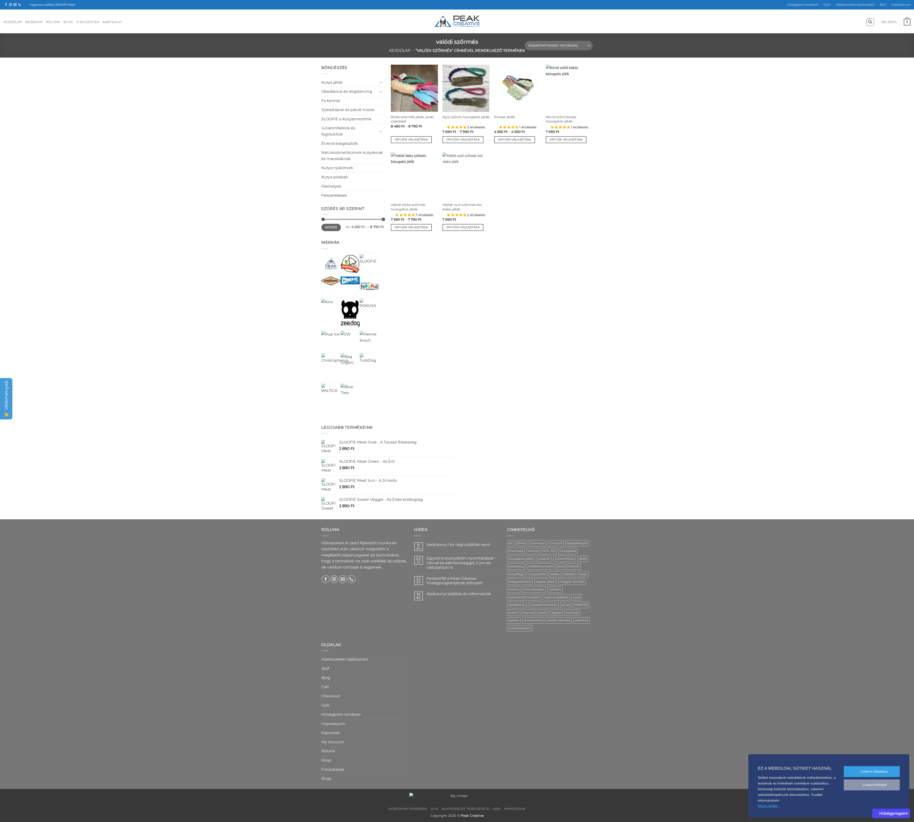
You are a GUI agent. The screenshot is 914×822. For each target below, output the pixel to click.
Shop (326, 760)
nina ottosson (533, 589)
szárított (572, 612)
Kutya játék (332, 82)
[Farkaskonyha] (350, 264)
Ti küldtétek (87, 22)
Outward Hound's (543, 605)
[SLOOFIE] (369, 264)
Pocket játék (504, 117)
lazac (583, 574)
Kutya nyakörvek (337, 167)
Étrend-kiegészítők (339, 143)
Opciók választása (411, 139)
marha (513, 589)
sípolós (513, 620)
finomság (515, 551)
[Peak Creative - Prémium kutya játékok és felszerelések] (457, 21)
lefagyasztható (519, 582)
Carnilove (537, 543)
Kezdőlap (13, 22)
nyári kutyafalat (556, 597)
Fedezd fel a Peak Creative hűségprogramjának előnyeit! (455, 580)
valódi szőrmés (558, 620)
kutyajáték (537, 574)
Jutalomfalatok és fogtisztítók (338, 131)
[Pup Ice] (330, 340)
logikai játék (545, 582)
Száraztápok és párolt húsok (347, 109)
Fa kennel (330, 100)
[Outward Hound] (369, 286)
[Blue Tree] (350, 393)
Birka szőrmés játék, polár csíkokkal (412, 119)
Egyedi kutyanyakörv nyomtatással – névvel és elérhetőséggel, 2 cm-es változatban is (461, 562)
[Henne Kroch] (369, 341)
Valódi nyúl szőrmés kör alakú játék (462, 207)
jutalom (544, 558)
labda (555, 574)
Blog (68, 22)
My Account (332, 742)
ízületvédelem (519, 628)
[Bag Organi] (350, 363)
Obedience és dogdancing (346, 91)
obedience (516, 605)
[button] (870, 22)
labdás (569, 574)
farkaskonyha (577, 543)
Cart (325, 687)
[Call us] (19, 4)
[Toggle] (381, 82)
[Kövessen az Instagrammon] (10, 4)
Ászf (882, 4)
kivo (560, 566)
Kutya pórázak (334, 177)
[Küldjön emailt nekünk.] (15, 4)
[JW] (346, 336)
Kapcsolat (112, 22)
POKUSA (581, 605)
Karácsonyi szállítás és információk (459, 594)
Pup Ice (528, 612)
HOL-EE (548, 551)
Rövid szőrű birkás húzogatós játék (561, 119)
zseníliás (581, 620)
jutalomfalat (564, 558)
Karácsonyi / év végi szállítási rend (458, 544)
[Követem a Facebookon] (6, 4)
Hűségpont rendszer (802, 4)
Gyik (827, 4)
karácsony (516, 566)
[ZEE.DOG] (350, 313)
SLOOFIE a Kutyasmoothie (346, 119)
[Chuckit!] (350, 280)
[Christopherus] (334, 367)
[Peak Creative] (331, 264)
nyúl (576, 597)
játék (582, 558)
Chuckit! (555, 543)
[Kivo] (327, 304)
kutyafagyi (516, 574)
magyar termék (572, 582)
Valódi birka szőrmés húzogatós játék (408, 207)
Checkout (330, 696)
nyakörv (555, 589)
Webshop (34, 22)
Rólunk (53, 22)
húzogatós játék (520, 558)
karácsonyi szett (540, 566)
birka (521, 543)
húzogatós (568, 551)
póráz (542, 612)
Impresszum (900, 4)
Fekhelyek (331, 186)
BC (510, 543)
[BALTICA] (331, 393)
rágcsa (556, 612)
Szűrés (331, 227)
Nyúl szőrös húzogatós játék (465, 117)
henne (533, 551)
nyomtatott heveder (524, 597)
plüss (566, 605)
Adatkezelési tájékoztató (855, 4)
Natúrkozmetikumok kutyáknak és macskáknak (352, 155)
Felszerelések (334, 195)
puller (513, 612)
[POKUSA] (369, 308)
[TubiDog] (369, 363)
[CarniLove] (331, 281)
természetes (533, 620)
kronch (573, 566)
